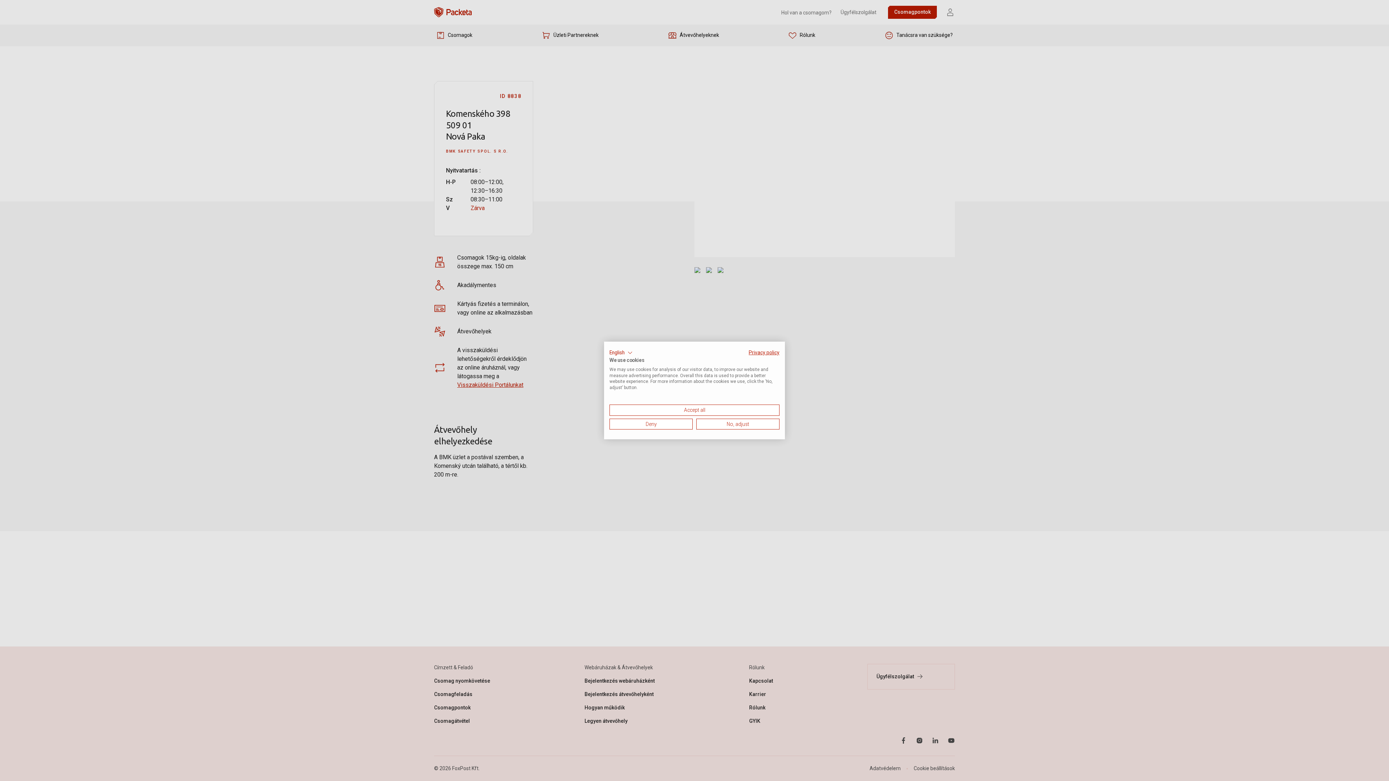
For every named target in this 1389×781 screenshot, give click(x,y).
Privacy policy (764, 352)
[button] (621, 353)
